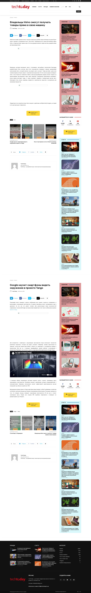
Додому (11, 17)
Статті (62, 170)
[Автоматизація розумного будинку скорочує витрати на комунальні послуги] (70, 221)
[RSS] (64, 579)
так (63, 120)
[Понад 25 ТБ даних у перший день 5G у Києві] (70, 83)
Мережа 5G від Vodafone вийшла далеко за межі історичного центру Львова (69, 58)
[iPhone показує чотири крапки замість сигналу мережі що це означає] (13, 556)
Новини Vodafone (51, 137)
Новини (15, 17)
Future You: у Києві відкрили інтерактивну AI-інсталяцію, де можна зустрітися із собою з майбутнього (69, 109)
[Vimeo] (78, 1)
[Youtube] (80, 1)
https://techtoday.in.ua (25, 165)
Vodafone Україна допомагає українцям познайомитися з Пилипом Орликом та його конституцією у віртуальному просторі (69, 39)
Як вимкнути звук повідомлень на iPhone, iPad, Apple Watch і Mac (27, 131)
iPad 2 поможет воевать (39, 131)
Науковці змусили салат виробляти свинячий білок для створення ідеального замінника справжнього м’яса (69, 248)
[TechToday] (11, 28)
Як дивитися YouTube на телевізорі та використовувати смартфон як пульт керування (15, 131)
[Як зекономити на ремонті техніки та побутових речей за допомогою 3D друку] (13, 563)
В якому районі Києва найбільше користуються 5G (69, 75)
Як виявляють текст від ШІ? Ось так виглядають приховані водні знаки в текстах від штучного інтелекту (69, 191)
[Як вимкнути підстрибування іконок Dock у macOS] (13, 550)
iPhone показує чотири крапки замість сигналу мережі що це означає (24, 556)
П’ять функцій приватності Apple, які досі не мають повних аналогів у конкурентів (70, 267)
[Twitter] (76, 1)
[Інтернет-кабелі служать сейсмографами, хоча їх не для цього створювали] (70, 164)
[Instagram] (75, 1)
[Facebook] (73, 1)
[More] (47, 35)
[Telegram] (67, 579)
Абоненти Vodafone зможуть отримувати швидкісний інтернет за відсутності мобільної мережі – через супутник (51, 131)
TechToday (14, 28)
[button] (79, 6)
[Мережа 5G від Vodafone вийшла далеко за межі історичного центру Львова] (70, 49)
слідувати (70, 120)
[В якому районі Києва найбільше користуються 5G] (70, 67)
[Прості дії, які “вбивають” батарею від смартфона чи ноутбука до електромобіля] (70, 147)
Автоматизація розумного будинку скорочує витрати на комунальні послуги (69, 230)
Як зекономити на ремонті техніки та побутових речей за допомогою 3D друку (24, 563)
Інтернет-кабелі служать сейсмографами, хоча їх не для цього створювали (69, 173)
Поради (15, 137)
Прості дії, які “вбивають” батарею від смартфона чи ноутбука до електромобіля (68, 155)
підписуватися (78, 120)
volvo (15, 119)
